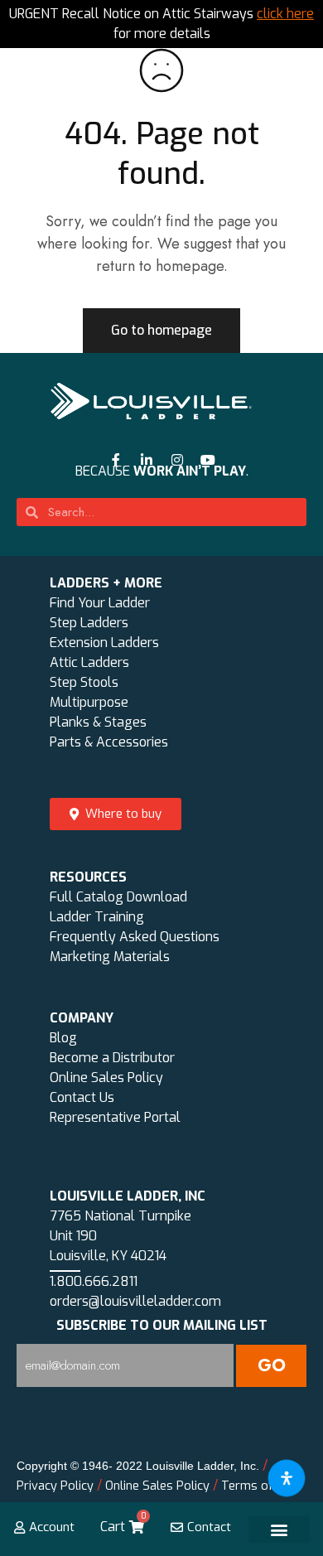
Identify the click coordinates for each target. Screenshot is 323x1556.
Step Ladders (89, 622)
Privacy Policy (55, 1486)
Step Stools (84, 682)
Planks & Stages (98, 722)
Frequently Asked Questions (134, 936)
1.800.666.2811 (93, 1281)
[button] (279, 1529)
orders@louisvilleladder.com (135, 1301)
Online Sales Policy (106, 1077)
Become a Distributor (112, 1057)
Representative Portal (115, 1117)
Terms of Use (259, 1486)
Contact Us (82, 1097)
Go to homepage (161, 330)
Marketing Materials (110, 956)
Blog (63, 1037)
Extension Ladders (104, 642)
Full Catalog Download (118, 897)
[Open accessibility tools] (286, 1478)
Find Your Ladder (100, 602)
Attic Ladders (89, 662)
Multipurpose (89, 702)
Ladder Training (97, 916)
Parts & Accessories (109, 742)
